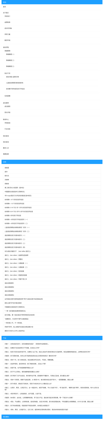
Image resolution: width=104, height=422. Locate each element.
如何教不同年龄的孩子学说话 (15, 89)
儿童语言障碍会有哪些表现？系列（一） (17, 227)
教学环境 (7, 40)
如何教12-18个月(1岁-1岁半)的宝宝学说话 (18, 207)
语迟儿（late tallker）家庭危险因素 (16, 275)
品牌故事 (7, 22)
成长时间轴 (8, 28)
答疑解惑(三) (10, 66)
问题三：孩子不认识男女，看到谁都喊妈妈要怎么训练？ (22, 372)
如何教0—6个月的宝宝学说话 (14, 199)
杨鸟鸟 (7, 176)
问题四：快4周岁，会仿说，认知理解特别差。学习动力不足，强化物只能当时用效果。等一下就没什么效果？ (39, 398)
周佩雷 (7, 168)
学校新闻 (7, 123)
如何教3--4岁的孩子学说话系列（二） (17, 223)
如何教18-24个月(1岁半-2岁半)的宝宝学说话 (19, 211)
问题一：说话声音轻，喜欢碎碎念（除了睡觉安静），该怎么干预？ (26, 364)
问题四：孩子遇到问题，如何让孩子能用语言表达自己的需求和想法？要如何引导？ (31, 356)
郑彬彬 (7, 184)
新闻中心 (6, 119)
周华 (6, 172)
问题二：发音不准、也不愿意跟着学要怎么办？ (20, 368)
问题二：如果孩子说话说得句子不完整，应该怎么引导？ (22, 348)
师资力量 (7, 34)
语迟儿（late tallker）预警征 (14, 259)
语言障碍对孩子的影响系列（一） (15, 235)
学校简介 (7, 16)
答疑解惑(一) (10, 54)
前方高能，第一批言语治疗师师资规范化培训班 (20, 315)
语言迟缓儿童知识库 (12, 77)
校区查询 (6, 136)
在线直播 (7, 96)
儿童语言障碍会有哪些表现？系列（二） (17, 231)
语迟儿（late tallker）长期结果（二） (16, 267)
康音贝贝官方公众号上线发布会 (15, 331)
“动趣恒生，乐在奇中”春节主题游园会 (16, 319)
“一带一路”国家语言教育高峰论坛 (15, 311)
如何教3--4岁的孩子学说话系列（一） (17, 219)
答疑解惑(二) (10, 60)
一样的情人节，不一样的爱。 (14, 323)
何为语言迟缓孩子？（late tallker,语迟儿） (18, 251)
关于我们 (6, 13)
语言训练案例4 (9, 295)
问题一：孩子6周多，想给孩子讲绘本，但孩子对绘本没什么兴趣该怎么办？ (28, 384)
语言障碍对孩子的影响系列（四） (15, 247)
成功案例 (6, 103)
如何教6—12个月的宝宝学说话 (14, 203)
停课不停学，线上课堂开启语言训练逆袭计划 (19, 327)
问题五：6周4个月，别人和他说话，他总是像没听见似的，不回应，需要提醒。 (30, 360)
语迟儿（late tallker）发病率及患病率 (16, 255)
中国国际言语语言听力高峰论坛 (15, 192)
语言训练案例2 (9, 287)
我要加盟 (6, 154)
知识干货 (7, 73)
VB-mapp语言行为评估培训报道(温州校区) (18, 195)
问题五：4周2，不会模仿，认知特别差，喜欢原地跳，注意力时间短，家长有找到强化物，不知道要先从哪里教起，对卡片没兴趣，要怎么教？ (49, 401)
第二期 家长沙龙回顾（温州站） (15, 188)
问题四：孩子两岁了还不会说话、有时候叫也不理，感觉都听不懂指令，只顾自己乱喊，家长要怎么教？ (37, 376)
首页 (4, 7)
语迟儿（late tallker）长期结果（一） (16, 263)
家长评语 (7, 112)
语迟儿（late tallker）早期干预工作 (16, 279)
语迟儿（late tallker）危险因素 (14, 271)
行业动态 (7, 129)
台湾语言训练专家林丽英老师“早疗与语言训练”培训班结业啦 (24, 299)
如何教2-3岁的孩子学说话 (13, 215)
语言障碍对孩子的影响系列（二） (15, 239)
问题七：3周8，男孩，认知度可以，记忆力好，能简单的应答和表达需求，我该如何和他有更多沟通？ (37, 409)
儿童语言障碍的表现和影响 (14, 83)
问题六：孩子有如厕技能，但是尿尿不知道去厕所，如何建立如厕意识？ (27, 405)
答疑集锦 (7, 51)
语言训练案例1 (9, 283)
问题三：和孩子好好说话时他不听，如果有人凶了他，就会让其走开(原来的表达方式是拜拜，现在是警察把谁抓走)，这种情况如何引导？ (48, 352)
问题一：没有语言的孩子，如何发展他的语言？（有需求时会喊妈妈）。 (27, 344)
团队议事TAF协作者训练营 (13, 303)
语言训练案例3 (9, 291)
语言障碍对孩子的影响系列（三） (15, 243)
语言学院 (6, 47)
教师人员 (6, 148)
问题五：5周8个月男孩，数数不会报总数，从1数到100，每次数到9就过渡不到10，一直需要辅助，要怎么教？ (40, 380)
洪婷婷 (7, 180)
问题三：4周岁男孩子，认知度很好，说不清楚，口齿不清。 (23, 394)
